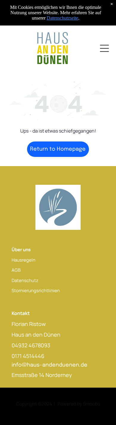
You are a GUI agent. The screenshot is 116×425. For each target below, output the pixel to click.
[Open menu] (104, 48)
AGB (16, 270)
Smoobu (91, 404)
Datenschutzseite (62, 17)
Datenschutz (25, 280)
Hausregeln (23, 260)
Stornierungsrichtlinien (36, 290)
